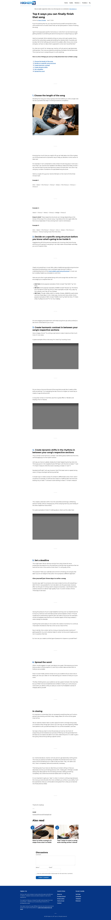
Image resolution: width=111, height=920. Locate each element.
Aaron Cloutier (42, 20)
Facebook (78, 896)
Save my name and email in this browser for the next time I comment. (55, 873)
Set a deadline (38, 69)
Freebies (84, 2)
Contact (59, 903)
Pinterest (78, 900)
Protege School (61, 896)
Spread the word (39, 71)
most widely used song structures (59, 271)
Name (38, 867)
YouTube (78, 894)
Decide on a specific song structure (45, 63)
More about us (73, 9)
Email (50, 867)
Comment (38, 854)
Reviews (77, 2)
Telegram (78, 898)
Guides (71, 2)
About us (59, 894)
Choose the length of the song (43, 61)
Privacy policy (60, 898)
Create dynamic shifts (41, 67)
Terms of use (60, 900)
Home (66, 2)
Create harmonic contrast (42, 65)
